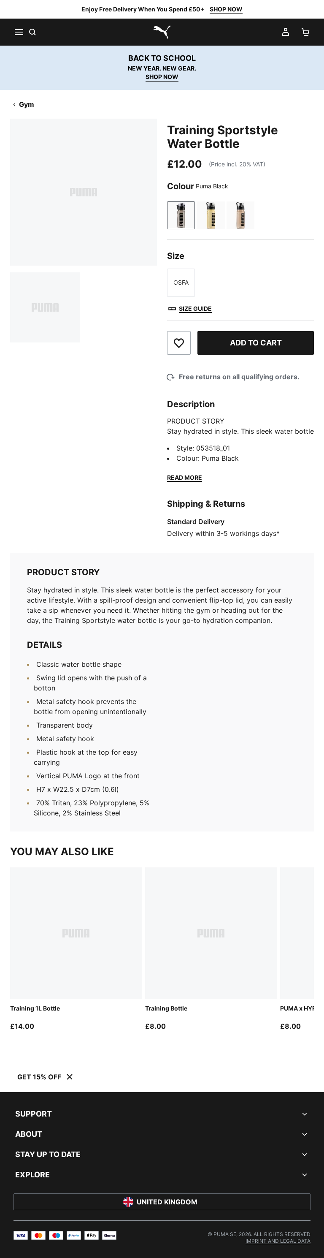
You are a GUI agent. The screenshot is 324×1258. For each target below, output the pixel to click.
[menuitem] (278, 1241)
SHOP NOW (226, 9)
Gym (26, 104)
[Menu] (18, 32)
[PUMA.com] (162, 32)
